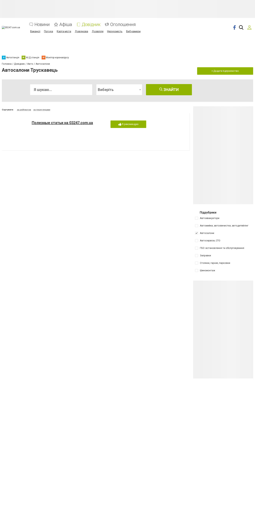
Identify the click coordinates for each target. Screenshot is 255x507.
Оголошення (123, 24)
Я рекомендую (130, 124)
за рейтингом (24, 110)
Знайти (171, 89)
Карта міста (64, 31)
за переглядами (41, 110)
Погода (48, 31)
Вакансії (35, 31)
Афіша (65, 24)
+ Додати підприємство (225, 70)
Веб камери (133, 31)
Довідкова (81, 31)
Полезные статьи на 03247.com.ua (62, 122)
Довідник (91, 24)
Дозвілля (97, 31)
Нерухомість (114, 31)
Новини (42, 24)
